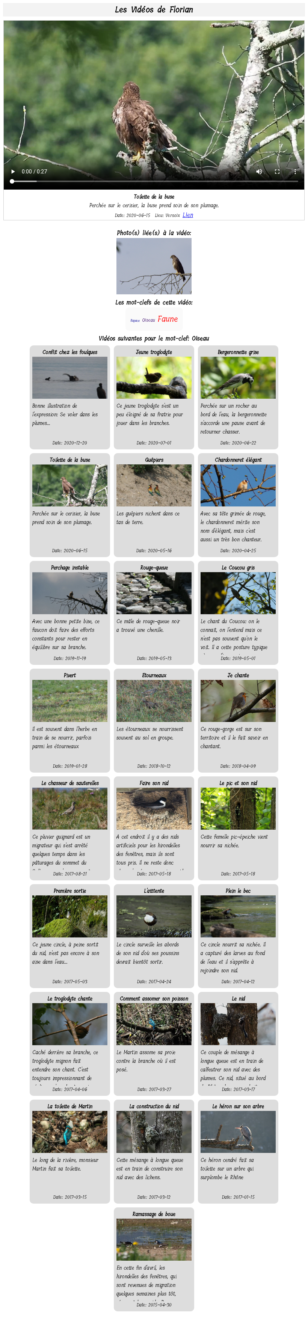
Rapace (135, 320)
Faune (167, 319)
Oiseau (148, 320)
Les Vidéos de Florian (154, 10)
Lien (188, 215)
